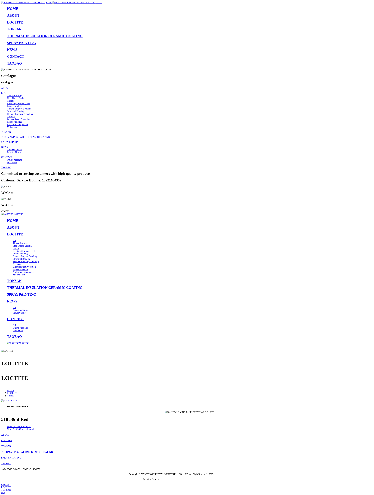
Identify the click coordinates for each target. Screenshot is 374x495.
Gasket (10, 395)
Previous (19, 426)
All (14, 240)
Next (21, 429)
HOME (12, 220)
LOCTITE (12, 393)
